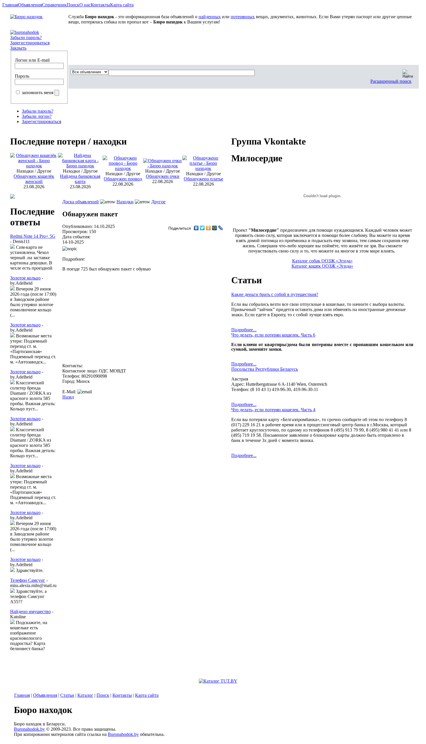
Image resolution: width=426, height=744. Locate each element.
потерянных (243, 16)
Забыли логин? (37, 116)
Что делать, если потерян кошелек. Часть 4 (273, 409)
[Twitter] (202, 228)
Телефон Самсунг (27, 580)
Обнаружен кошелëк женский (34, 179)
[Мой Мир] (215, 228)
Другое (158, 201)
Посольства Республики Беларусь (264, 369)
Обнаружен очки (162, 176)
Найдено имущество (30, 611)
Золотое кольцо (25, 277)
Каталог (85, 695)
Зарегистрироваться (30, 42)
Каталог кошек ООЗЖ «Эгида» (322, 266)
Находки (125, 201)
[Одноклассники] (208, 228)
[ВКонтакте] (196, 228)
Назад (68, 396)
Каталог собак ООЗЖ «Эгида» (322, 260)
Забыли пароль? (26, 37)
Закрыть (18, 47)
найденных (210, 16)
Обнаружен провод (123, 178)
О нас (85, 4)
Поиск (73, 4)
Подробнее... (243, 329)
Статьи (67, 695)
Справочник (54, 4)
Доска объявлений (80, 201)
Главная (10, 4)
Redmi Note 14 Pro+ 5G (32, 236)
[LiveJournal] (221, 228)
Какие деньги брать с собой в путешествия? (274, 294)
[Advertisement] (124, 319)
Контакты (100, 4)
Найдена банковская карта (80, 179)
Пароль (22, 76)
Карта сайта (122, 4)
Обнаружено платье (203, 178)
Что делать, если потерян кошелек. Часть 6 (273, 334)
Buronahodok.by (29, 729)
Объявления (30, 4)
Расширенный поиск (391, 81)
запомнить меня (37, 92)
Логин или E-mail (32, 60)
